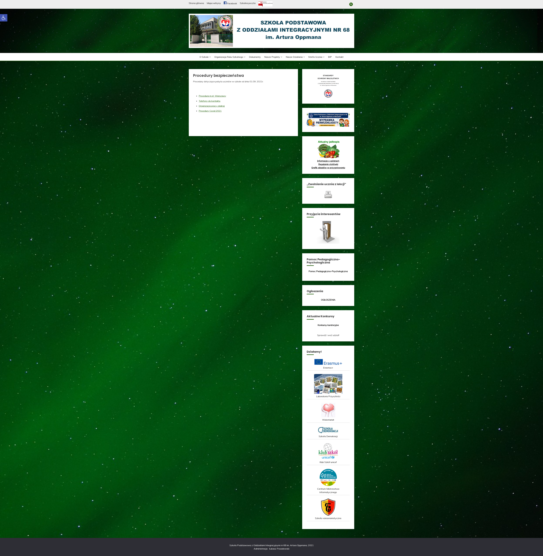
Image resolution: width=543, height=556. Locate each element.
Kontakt (339, 56)
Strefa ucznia (315, 56)
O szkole (204, 56)
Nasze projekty (272, 56)
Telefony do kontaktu (209, 101)
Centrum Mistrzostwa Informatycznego (328, 490)
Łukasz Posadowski (279, 548)
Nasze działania (294, 56)
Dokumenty (255, 56)
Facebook (232, 3)
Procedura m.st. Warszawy (212, 95)
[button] (3, 17)
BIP (330, 56)
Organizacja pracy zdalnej (212, 105)
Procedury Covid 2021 (210, 110)
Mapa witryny (214, 3)
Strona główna (196, 3)
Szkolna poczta (248, 3)
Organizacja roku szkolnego (228, 56)
